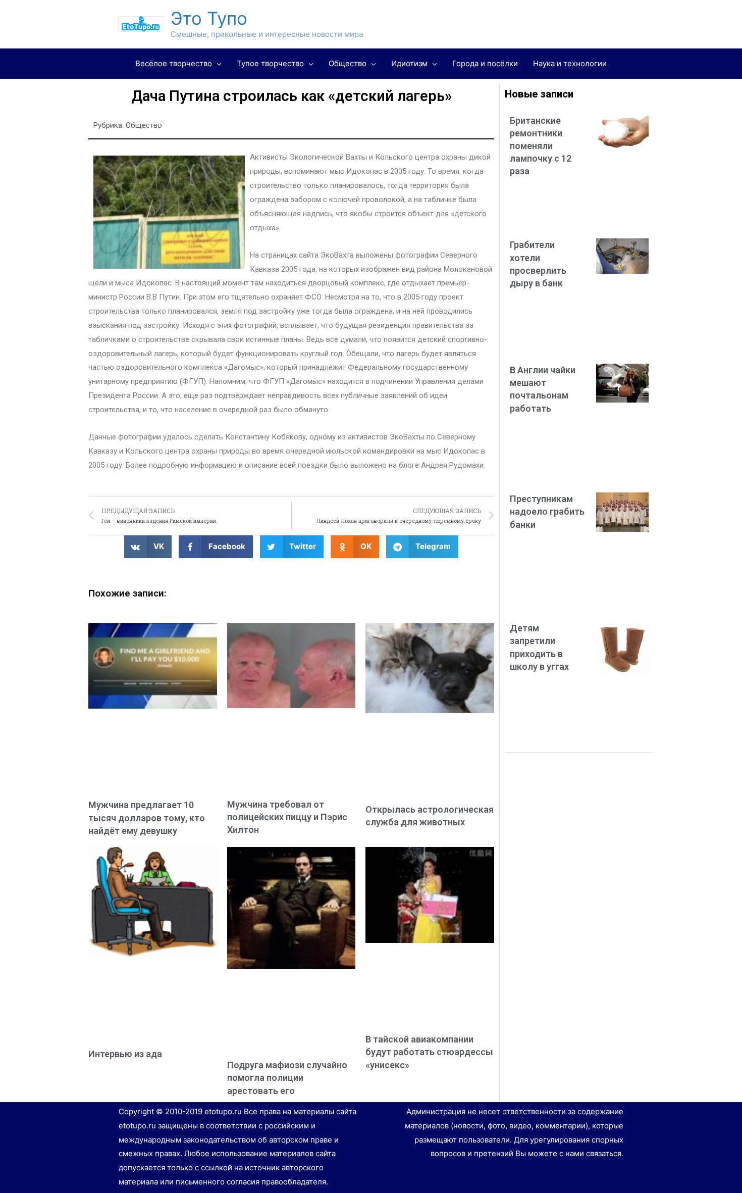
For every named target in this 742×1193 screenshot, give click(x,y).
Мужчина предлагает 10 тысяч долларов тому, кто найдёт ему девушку (146, 817)
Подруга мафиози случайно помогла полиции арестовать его (287, 1078)
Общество (144, 125)
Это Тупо (209, 18)
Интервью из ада (125, 1054)
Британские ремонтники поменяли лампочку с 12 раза (540, 146)
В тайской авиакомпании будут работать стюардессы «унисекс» (429, 1052)
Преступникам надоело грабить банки (547, 511)
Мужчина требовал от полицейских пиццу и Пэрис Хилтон (287, 817)
